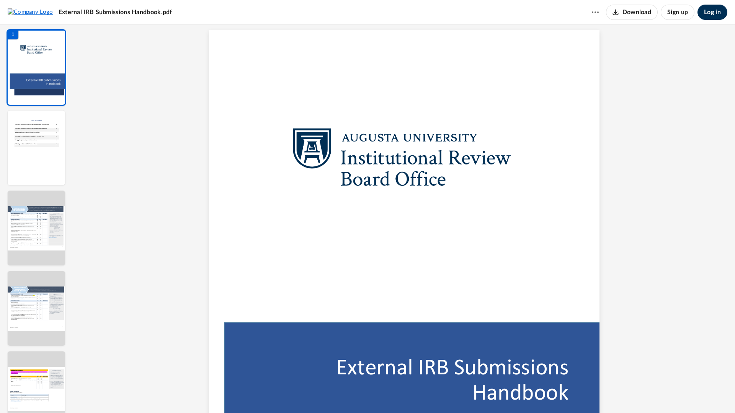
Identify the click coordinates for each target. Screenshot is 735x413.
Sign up (677, 12)
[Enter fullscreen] (475, 394)
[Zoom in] (431, 394)
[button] (36, 67)
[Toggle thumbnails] (334, 394)
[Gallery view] (461, 394)
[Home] (30, 12)
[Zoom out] (405, 394)
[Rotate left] (446, 394)
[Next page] (389, 394)
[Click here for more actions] (595, 12)
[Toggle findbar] (347, 394)
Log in (712, 12)
